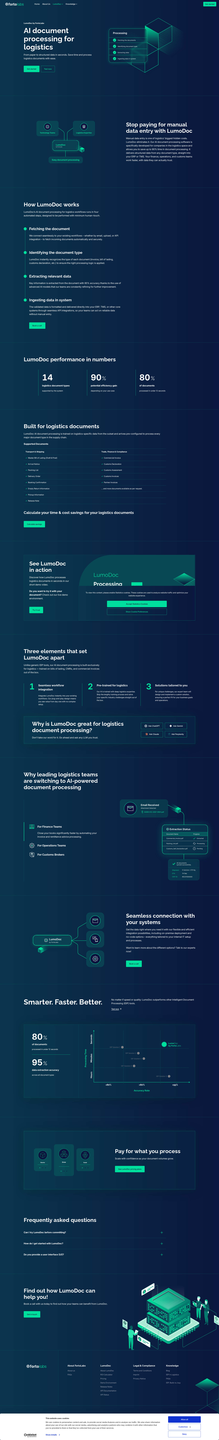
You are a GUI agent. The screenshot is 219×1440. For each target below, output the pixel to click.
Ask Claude (154, 734)
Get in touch (32, 1314)
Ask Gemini (178, 726)
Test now (48, 69)
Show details (51, 1435)
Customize (183, 1427)
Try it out (36, 610)
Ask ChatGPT (154, 726)
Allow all (184, 1419)
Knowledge (70, 4)
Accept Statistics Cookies (137, 604)
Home (37, 4)
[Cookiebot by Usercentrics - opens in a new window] (30, 1435)
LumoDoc (57, 4)
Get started (209, 4)
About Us (46, 4)
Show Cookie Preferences (137, 612)
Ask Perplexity (178, 734)
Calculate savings (34, 524)
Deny (184, 1434)
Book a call (37, 325)
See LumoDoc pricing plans (129, 1169)
